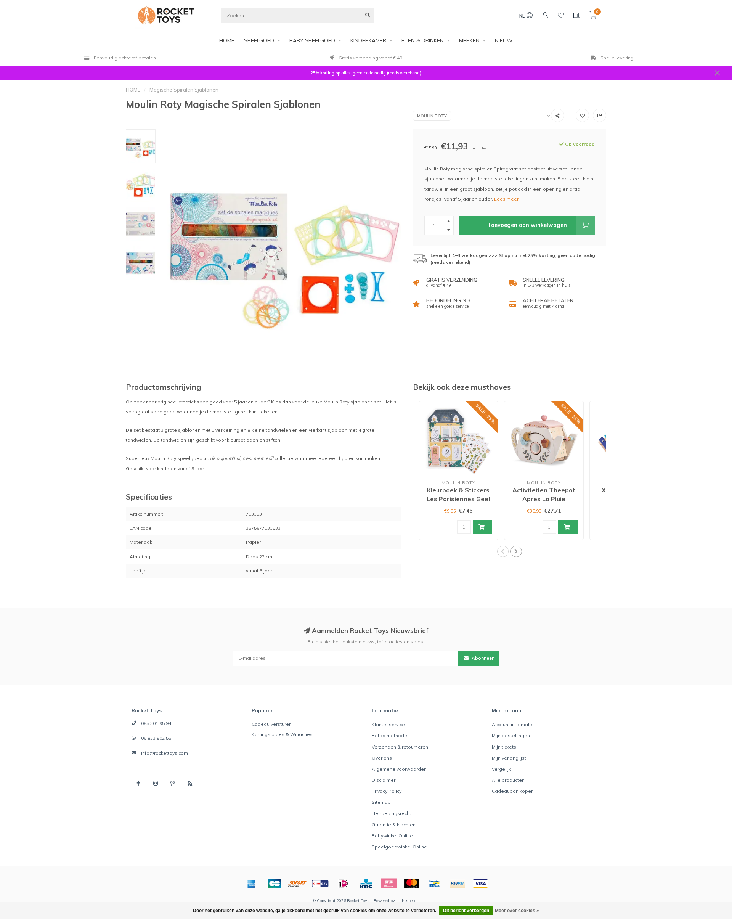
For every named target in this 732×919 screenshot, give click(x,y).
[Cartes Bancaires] (274, 883)
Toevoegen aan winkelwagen (527, 225)
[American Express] (251, 883)
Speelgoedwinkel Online (399, 847)
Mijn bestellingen (511, 735)
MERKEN (469, 40)
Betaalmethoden (391, 735)
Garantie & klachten (394, 824)
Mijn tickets (504, 747)
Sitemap (381, 802)
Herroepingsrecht (391, 813)
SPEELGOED (259, 40)
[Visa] (480, 883)
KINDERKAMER (368, 40)
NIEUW (504, 40)
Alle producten (508, 780)
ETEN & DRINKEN (422, 40)
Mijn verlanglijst (509, 758)
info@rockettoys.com (164, 753)
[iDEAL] (343, 883)
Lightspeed (406, 900)
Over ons (382, 758)
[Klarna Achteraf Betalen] (388, 883)
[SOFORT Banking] (297, 883)
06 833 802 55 (156, 738)
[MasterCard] (411, 883)
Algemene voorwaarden (399, 769)
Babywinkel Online (392, 836)
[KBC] (366, 883)
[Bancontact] (434, 883)
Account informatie (513, 724)
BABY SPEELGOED (312, 40)
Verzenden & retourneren (400, 747)
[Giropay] (320, 883)
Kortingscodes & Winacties (282, 734)
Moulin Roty (432, 116)
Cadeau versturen (272, 724)
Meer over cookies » (517, 910)
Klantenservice (388, 724)
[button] (503, 551)
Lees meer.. (507, 199)
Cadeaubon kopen (513, 791)
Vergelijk (501, 769)
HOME (226, 40)
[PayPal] (457, 883)
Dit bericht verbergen (466, 910)
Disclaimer (383, 780)
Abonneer (482, 658)
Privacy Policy (386, 791)
